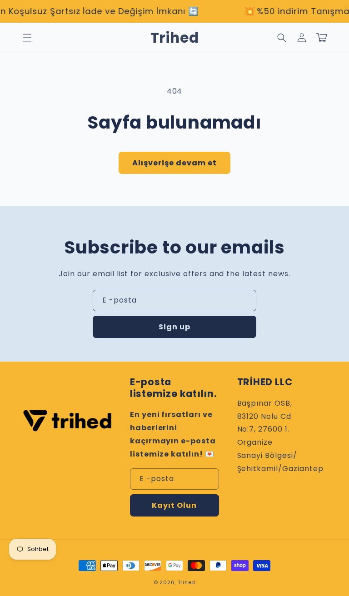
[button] (27, 38)
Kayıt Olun (174, 505)
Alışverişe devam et (174, 163)
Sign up (174, 327)
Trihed (186, 582)
